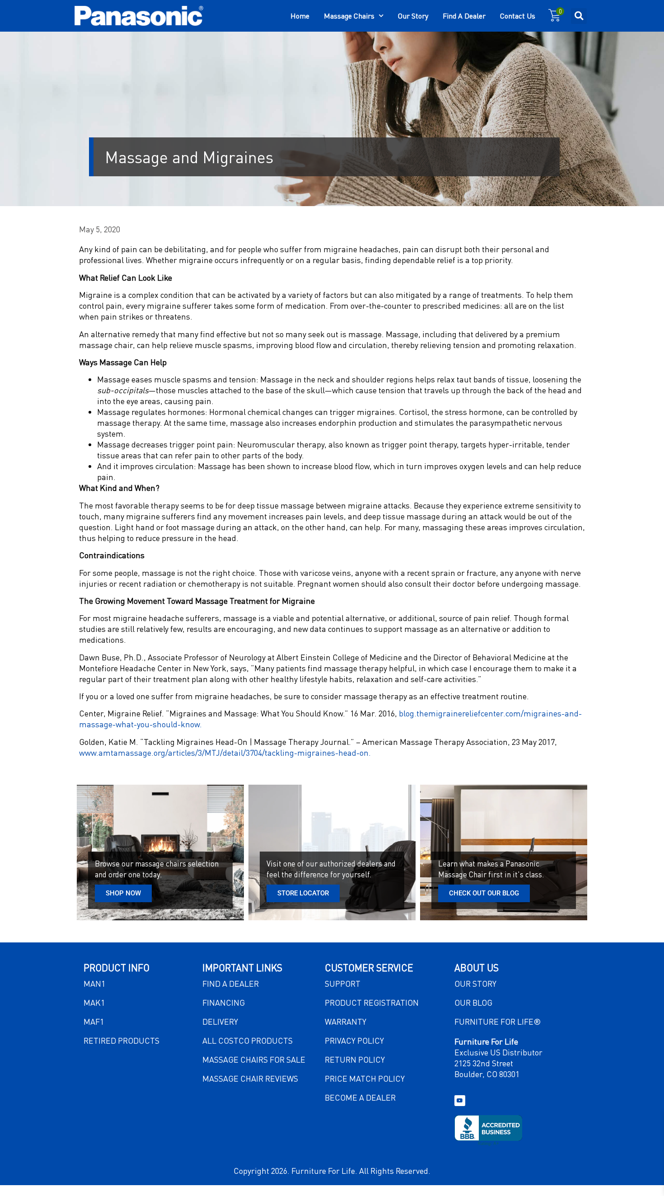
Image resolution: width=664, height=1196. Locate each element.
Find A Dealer (464, 15)
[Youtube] (459, 1100)
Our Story (413, 15)
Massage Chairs (349, 15)
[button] (579, 16)
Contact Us (517, 15)
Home (299, 15)
